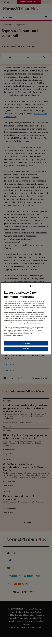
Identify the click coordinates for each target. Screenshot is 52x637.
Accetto (26, 349)
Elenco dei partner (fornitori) (13, 336)
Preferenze (26, 343)
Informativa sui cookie (33, 323)
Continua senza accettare (40, 286)
